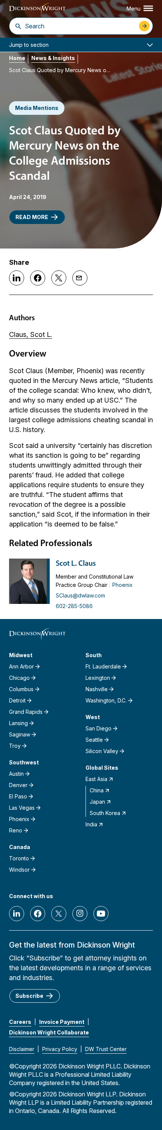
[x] (58, 913)
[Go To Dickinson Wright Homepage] (37, 9)
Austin (16, 773)
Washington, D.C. (106, 700)
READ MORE (31, 217)
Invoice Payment (61, 1022)
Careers (20, 1022)
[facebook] (37, 913)
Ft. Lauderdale (103, 666)
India (91, 824)
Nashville (97, 689)
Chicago (19, 678)
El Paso (18, 796)
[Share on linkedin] (16, 278)
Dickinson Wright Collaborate (49, 1032)
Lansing (18, 723)
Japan (97, 801)
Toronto (19, 858)
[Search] (18, 26)
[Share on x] (58, 278)
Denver (18, 785)
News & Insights (53, 58)
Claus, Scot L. (30, 334)
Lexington (98, 678)
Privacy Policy (59, 1049)
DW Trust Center (106, 1049)
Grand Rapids (26, 712)
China (97, 790)
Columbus (21, 689)
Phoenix (122, 585)
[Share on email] (79, 278)
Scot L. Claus (76, 564)
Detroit (17, 700)
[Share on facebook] (37, 278)
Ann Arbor (21, 666)
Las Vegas (22, 807)
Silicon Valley (102, 751)
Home (17, 58)
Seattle (94, 739)
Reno (15, 830)
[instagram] (79, 913)
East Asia (96, 779)
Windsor (19, 869)
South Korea (105, 813)
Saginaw (19, 734)
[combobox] (80, 26)
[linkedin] (16, 913)
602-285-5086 (74, 606)
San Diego (99, 728)
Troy (15, 746)
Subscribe (29, 996)
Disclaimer (21, 1049)
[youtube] (101, 913)
